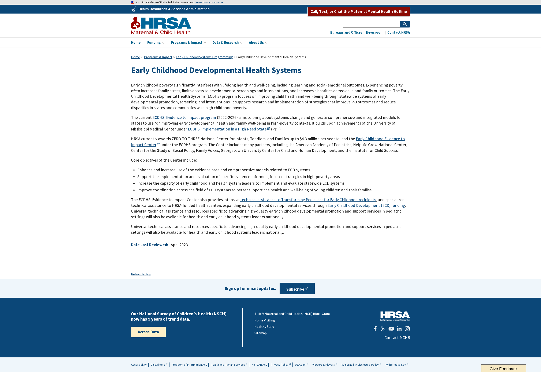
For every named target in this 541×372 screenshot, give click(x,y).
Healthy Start (264, 326)
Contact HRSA (398, 32)
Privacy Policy (279, 365)
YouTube (391, 328)
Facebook (375, 328)
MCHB (161, 25)
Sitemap (260, 333)
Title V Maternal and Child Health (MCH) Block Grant (292, 314)
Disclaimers (158, 365)
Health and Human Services (228, 365)
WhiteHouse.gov (395, 365)
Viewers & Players (323, 365)
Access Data (148, 331)
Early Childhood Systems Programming (204, 57)
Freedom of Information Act (189, 365)
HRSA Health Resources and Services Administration (395, 316)
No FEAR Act (259, 365)
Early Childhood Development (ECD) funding (366, 205)
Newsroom (374, 32)
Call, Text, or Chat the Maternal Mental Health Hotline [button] (358, 11)
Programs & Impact (158, 57)
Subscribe (295, 289)
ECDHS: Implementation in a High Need (227, 129)
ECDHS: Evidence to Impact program (184, 117)
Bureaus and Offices (346, 32)
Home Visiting (264, 320)
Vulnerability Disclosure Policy (360, 365)
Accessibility (139, 365)
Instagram (407, 328)
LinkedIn (399, 328)
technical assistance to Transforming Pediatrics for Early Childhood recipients (308, 199)
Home (135, 57)
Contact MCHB (397, 337)
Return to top (141, 274)
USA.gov (300, 365)
